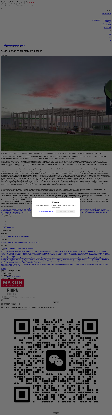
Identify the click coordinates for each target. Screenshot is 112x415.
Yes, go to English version (45, 211)
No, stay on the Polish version (65, 211)
